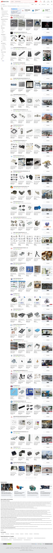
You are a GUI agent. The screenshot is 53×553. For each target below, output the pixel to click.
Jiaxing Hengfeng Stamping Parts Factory (19, 94)
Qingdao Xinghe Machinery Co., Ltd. (18, 339)
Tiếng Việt (42, 548)
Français (16, 548)
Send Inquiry (47, 32)
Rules (51, 4)
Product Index (42, 547)
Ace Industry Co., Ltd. (16, 293)
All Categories (3, 4)
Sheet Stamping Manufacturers (27, 539)
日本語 (33, 548)
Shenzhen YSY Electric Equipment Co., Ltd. (19, 324)
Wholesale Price (26, 547)
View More (2, 530)
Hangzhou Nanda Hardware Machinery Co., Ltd (20, 32)
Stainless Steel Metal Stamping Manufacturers (6, 539)
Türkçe (39, 548)
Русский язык (19, 548)
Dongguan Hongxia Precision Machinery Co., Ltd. (20, 370)
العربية (29, 548)
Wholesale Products (23, 547)
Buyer (35, 4)
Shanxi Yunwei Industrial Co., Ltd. (18, 278)
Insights (45, 547)
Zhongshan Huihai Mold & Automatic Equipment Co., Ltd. (21, 78)
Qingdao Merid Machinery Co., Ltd (18, 201)
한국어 (31, 548)
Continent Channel (31, 547)
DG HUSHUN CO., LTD (16, 385)
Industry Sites (35, 547)
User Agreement (23, 549)
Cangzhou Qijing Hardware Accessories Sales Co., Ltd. (21, 186)
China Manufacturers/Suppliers (17, 547)
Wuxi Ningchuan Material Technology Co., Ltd (19, 140)
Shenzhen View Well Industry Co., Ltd (18, 155)
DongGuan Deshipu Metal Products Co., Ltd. (19, 462)
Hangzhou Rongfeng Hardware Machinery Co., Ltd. (20, 109)
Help (39, 4)
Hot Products (8, 547)
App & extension (43, 4)
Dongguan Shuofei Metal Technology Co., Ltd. (19, 47)
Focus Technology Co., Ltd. (27, 550)
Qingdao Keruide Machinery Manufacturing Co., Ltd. (20, 431)
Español (11, 548)
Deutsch (24, 548)
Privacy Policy (30, 549)
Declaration (27, 549)
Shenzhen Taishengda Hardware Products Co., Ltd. (20, 247)
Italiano (22, 548)
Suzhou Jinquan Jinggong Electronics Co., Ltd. (20, 232)
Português (13, 548)
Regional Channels (39, 547)
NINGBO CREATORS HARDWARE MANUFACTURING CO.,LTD (22, 416)
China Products (11, 547)
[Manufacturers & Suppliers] (5, 1)
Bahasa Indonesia (45, 548)
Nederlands (27, 548)
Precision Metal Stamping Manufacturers (17, 539)
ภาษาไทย (37, 548)
